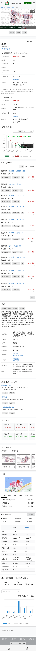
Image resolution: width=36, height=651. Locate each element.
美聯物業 (4, 397)
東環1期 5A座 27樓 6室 (16, 270)
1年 (15, 131)
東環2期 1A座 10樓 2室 (16, 195)
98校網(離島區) (18, 355)
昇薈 (4, 521)
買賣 (22, 166)
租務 (26, 166)
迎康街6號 (7, 49)
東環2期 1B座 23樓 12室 (17, 171)
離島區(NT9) (17, 361)
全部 (31, 131)
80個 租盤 (16, 116)
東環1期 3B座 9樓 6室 (16, 233)
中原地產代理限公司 (7, 407)
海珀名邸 (29, 521)
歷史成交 (32, 166)
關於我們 (13, 639)
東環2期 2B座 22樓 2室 (16, 283)
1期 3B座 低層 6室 (15, 246)
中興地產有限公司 (7, 385)
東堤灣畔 (29, 518)
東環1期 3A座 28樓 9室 (16, 219)
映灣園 (5, 518)
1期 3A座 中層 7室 (15, 184)
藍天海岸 (18, 518)
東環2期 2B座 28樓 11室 (17, 257)
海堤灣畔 (18, 521)
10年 (25, 131)
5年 (20, 131)
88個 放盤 (16, 80)
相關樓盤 (16, 353)
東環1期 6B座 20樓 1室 (16, 206)
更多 (32, 297)
